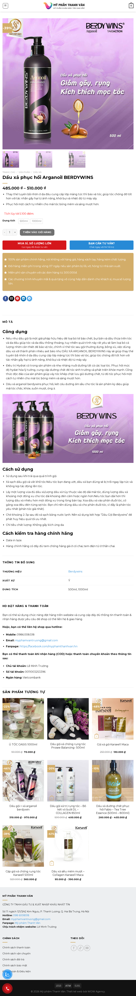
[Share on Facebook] (5, 298)
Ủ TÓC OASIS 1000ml (23, 744)
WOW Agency (96, 991)
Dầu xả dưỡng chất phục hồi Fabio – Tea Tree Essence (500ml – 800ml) (113, 809)
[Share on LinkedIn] (23, 298)
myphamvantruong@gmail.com (36, 640)
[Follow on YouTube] (87, 948)
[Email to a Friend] (11, 298)
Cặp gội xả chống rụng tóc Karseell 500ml (23, 873)
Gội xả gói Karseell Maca (113, 744)
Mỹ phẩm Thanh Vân (27, 922)
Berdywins (75, 571)
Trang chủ (8, 172)
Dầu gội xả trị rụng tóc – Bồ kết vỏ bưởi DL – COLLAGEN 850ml (68, 809)
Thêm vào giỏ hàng (37, 232)
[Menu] (5, 5)
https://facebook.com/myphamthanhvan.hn (48, 646)
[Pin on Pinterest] (17, 298)
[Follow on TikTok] (80, 948)
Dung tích (8, 220)
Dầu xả (37, 172)
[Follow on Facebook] (74, 948)
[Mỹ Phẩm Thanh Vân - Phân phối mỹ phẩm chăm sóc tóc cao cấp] (64, 5)
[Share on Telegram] (29, 298)
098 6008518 (21, 915)
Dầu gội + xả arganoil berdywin (23, 807)
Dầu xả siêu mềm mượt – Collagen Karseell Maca (68, 873)
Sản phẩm (24, 172)
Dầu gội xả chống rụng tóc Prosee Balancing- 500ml (68, 746)
